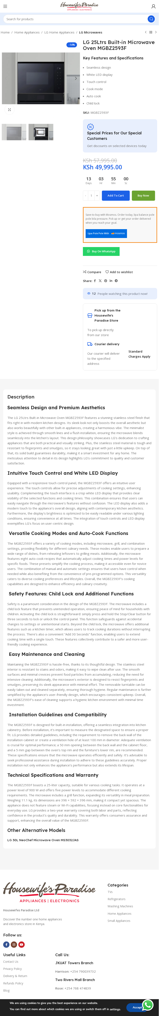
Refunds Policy (13, 983)
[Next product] (155, 32)
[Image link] (49, 892)
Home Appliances (27, 32)
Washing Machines (120, 906)
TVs (110, 892)
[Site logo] (80, 6)
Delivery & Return (15, 976)
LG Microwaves (90, 32)
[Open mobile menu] (5, 6)
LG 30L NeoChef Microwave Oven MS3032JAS (43, 840)
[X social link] (100, 281)
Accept (137, 1007)
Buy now (143, 195)
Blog (6, 990)
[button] (6, 78)
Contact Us (10, 962)
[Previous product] (145, 32)
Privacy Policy (12, 969)
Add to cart (116, 195)
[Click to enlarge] (9, 109)
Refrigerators (117, 899)
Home (5, 32)
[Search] (151, 19)
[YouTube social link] (21, 944)
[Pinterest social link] (105, 281)
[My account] (153, 6)
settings (115, 1009)
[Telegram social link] (116, 281)
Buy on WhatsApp (103, 251)
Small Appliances (119, 921)
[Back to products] (150, 32)
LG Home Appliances (59, 32)
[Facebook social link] (94, 281)
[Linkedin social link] (110, 281)
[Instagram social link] (14, 944)
